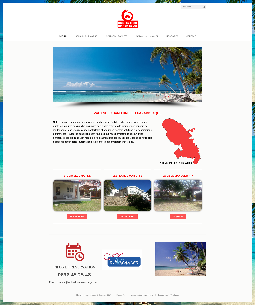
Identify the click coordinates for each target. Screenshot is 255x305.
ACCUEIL (63, 36)
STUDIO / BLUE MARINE (86, 36)
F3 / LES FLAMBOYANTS (116, 36)
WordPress (174, 295)
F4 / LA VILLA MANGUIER (146, 36)
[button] (77, 216)
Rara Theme (148, 295)
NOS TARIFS (172, 36)
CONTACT (191, 36)
